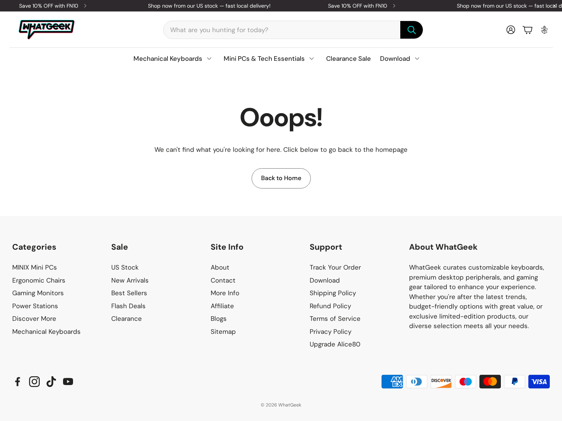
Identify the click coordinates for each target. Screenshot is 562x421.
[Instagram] (34, 381)
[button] (293, 30)
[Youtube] (68, 381)
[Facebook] (17, 381)
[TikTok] (51, 381)
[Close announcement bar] (554, 5)
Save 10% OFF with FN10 (48, 5)
